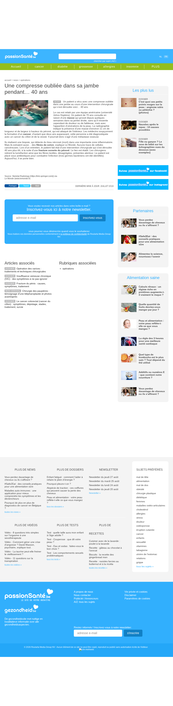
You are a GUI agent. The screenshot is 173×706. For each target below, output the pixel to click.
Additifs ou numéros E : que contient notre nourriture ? (152, 375)
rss (146, 56)
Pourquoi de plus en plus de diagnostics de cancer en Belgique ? (23, 505)
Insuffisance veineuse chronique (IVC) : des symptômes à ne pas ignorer (28, 277)
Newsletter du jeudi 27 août (103, 477)
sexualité (141, 542)
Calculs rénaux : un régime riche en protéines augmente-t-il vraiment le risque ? (151, 290)
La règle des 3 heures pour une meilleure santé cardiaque (151, 341)
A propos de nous (83, 591)
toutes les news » (12, 512)
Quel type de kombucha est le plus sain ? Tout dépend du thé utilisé (152, 358)
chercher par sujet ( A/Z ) (105, 61)
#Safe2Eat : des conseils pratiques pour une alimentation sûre (151, 240)
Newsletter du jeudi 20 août (103, 489)
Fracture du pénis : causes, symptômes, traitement (25, 285)
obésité (140, 489)
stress (139, 517)
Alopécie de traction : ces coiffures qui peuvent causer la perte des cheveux (65, 491)
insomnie (132, 66)
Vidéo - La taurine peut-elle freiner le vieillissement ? (23, 553)
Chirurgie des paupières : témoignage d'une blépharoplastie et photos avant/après (28, 294)
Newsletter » (95, 493)
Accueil (16, 66)
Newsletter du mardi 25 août (104, 481)
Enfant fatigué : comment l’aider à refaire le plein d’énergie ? (65, 478)
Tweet (26, 186)
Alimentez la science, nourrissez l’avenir (151, 255)
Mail (37, 186)
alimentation (142, 481)
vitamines (141, 546)
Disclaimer (130, 595)
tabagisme (141, 550)
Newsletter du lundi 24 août (103, 485)
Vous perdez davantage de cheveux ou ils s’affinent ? (152, 222)
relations (140, 558)
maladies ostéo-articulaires (150, 505)
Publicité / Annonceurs (86, 598)
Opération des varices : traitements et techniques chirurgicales (25, 270)
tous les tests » (53, 559)
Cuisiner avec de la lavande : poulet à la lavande (104, 542)
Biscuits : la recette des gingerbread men (101, 556)
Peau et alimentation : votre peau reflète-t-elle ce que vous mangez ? (151, 324)
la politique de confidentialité (73, 234)
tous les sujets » (145, 566)
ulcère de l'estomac (146, 554)
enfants (140, 538)
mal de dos (142, 485)
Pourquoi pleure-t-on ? (59, 483)
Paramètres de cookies (137, 598)
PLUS (156, 66)
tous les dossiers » (55, 506)
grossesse (86, 66)
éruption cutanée (145, 529)
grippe (139, 562)
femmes (140, 501)
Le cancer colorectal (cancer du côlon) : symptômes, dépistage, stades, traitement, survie (27, 304)
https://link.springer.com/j (42, 176)
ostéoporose (143, 525)
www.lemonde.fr (22, 178)
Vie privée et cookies (136, 591)
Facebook (141, 56)
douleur (140, 521)
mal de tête (142, 477)
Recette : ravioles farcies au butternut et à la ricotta (104, 562)
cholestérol (142, 509)
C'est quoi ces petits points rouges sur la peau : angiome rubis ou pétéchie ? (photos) (151, 107)
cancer (39, 66)
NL (160, 57)
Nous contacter (82, 595)
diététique (141, 497)
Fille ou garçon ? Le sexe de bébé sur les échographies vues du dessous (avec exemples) (152, 147)
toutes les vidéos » (13, 565)
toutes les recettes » (98, 568)
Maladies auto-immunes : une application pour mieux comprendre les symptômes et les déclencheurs (23, 494)
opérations (68, 268)
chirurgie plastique (146, 493)
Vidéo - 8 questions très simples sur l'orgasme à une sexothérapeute (22, 535)
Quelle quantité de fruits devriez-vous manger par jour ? (149, 307)
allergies (109, 66)
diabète (63, 66)
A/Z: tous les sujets (84, 601)
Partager (13, 186)
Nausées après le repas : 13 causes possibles (149, 127)
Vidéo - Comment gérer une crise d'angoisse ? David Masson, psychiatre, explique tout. (22, 545)
